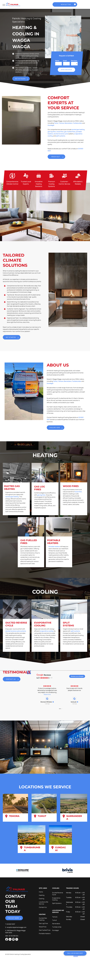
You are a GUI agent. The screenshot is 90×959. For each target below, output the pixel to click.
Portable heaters (54, 546)
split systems (60, 136)
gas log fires (52, 132)
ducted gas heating (78, 129)
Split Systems (68, 624)
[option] (22, 870)
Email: (65, 61)
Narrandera (68, 123)
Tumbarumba (77, 123)
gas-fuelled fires (69, 132)
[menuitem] (45, 892)
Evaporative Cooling (42, 624)
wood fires (60, 132)
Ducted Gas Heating (12, 487)
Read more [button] (74, 694)
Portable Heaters (53, 542)
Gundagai (51, 125)
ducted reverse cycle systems (15, 631)
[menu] (4, 5)
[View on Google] (47, 698)
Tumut (56, 123)
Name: (57, 61)
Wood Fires (71, 486)
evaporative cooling (46, 631)
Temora (61, 123)
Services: (74, 61)
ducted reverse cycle (61, 134)
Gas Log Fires (39, 488)
